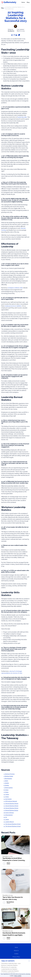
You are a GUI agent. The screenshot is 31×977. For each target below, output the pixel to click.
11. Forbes (6, 796)
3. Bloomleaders (8, 778)
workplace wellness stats (15, 288)
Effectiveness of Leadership (8, 967)
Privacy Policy (16, 956)
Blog (28, 2)
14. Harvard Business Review (11, 803)
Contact (16, 953)
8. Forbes (6, 790)
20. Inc (5, 817)
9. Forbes (6, 792)
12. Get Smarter (8, 799)
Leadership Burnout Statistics (9, 969)
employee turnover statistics (13, 306)
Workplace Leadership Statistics (10, 971)
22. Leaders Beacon (9, 821)
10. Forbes (6, 794)
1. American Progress (9, 774)
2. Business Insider (8, 776)
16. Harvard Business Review (11, 808)
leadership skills (22, 117)
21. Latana (6, 819)
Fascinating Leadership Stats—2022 (11, 963)
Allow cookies (17, 975)
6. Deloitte (6, 785)
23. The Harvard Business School (12, 824)
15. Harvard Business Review (11, 805)
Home (23, 2)
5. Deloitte (6, 783)
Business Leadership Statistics (9, 965)
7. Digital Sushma (8, 787)
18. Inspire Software (9, 812)
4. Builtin (6, 780)
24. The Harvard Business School (12, 826)
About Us (16, 950)
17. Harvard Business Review (11, 810)
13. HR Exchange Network (10, 801)
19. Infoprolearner (8, 815)
